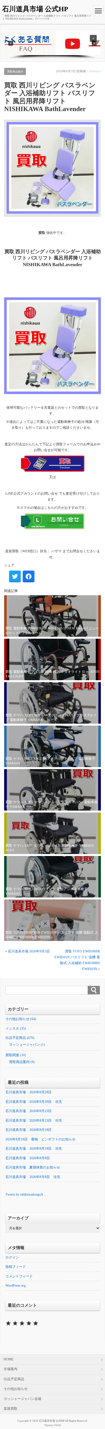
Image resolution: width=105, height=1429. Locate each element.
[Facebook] (28, 576)
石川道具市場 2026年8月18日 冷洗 (33, 1148)
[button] (53, 43)
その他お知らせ (16, 1389)
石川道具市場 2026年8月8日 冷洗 (32, 1177)
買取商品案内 (15, 71)
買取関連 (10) (15, 1055)
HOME (9, 1359)
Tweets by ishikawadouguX (24, 1194)
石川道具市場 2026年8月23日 (28, 1111)
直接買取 (10, 1408)
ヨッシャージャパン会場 (22, 1399)
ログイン (12, 1257)
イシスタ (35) (15, 1028)
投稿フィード (15, 1267)
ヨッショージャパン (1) (27, 1044)
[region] (52, 45)
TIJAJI (57, 1425)
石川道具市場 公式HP (35, 9)
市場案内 (10, 1369)
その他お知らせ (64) (20, 1019)
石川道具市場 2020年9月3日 (29, 951)
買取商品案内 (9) (22, 1062)
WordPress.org (15, 1285)
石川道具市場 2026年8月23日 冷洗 (33, 1120)
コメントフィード (19, 1276)
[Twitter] (15, 576)
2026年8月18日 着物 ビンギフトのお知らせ (40, 1139)
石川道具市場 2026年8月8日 (27, 1158)
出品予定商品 (14, 1379)
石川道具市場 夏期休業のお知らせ (32, 1167)
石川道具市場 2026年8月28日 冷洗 (33, 1102)
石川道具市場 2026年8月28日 (28, 1092)
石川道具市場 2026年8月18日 (28, 1130)
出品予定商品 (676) (19, 1038)
